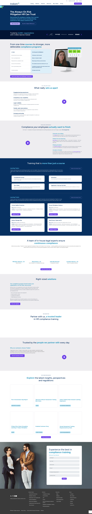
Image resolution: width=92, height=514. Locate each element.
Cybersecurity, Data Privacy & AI (34, 503)
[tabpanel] (19, 257)
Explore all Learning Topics (76, 168)
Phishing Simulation (46, 506)
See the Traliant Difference (28, 23)
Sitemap (42, 510)
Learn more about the (21, 76)
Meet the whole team (46, 269)
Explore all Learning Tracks (76, 197)
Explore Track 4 (53, 229)
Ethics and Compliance (33, 501)
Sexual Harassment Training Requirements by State (67, 427)
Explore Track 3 (53, 214)
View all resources (46, 437)
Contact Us (72, 505)
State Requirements (59, 499)
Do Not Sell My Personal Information (33, 510)
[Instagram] (14, 496)
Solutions (43, 3)
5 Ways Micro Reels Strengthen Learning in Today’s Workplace (19, 427)
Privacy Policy (23, 510)
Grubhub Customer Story (42, 426)
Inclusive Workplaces (32, 499)
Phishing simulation (57, 146)
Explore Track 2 (16, 229)
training (55, 135)
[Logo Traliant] (14, 3)
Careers (71, 501)
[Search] (66, 1)
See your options (15, 303)
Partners (71, 503)
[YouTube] (16, 496)
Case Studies (58, 501)
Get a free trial (78, 3)
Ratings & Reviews (73, 497)
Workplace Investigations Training (48, 504)
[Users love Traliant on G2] (18, 503)
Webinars (58, 495)
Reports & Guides (59, 497)
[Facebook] (13, 496)
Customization (45, 495)
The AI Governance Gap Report (19, 399)
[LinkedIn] (11, 496)
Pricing (61, 3)
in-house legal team (76, 151)
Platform (37, 3)
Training (32, 3)
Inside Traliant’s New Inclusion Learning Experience (70, 400)
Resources (49, 3)
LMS (43, 497)
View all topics (31, 505)
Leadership (72, 499)
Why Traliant (55, 3)
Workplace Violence (32, 495)
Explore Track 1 (16, 214)
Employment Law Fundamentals (34, 497)
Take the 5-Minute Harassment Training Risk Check (45, 400)
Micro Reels (55, 140)
